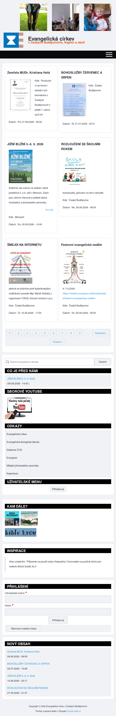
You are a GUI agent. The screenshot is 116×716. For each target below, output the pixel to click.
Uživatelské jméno (15, 593)
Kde (37, 80)
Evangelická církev (51, 38)
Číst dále (49, 209)
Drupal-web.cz (74, 711)
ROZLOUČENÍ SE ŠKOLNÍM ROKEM (27, 688)
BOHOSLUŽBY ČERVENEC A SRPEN (28, 663)
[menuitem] (58, 434)
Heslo (8, 605)
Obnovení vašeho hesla (23, 628)
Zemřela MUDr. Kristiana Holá (23, 651)
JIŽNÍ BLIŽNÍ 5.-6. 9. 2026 (21, 378)
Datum (12, 122)
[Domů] (12, 40)
